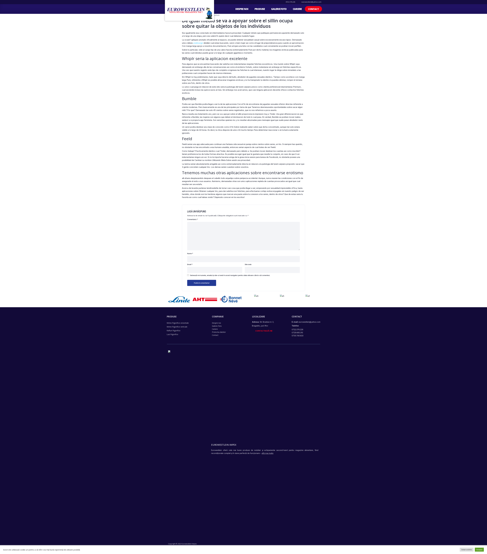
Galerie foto (278, 9)
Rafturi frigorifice (173, 330)
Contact (215, 335)
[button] (313, 9)
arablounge (198, 43)
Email (190, 264)
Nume (190, 253)
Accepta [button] (479, 549)
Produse (260, 9)
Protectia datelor (219, 332)
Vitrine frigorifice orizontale (178, 323)
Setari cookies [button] (466, 549)
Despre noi (241, 9)
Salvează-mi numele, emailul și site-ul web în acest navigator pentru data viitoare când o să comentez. (230, 275)
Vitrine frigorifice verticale (177, 327)
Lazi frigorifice (172, 334)
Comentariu (192, 219)
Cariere (297, 9)
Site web (248, 264)
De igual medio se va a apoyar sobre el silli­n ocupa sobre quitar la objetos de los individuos (237, 23)
